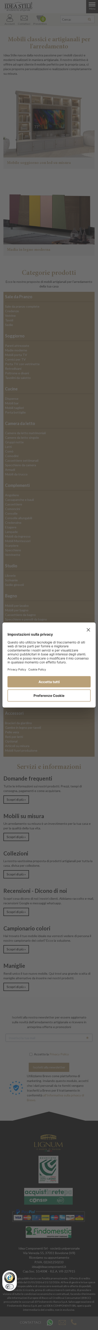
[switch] (9, 1286)
